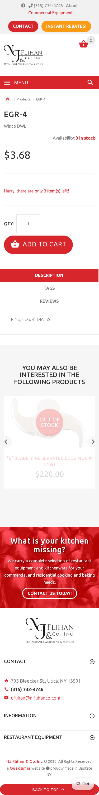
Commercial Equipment (50, 12)
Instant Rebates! (66, 26)
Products (23, 99)
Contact (23, 26)
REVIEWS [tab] (49, 301)
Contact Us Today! (50, 593)
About (72, 5)
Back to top (46, 790)
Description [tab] (49, 275)
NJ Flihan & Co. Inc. (24, 761)
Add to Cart (44, 244)
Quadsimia (20, 768)
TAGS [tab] (49, 288)
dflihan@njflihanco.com (35, 697)
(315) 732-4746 (48, 5)
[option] (49, 442)
